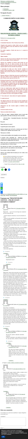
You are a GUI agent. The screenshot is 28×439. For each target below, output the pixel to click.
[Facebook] (14, 186)
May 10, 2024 (21, 164)
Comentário (3, 416)
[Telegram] (14, 190)
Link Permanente (13, 195)
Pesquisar (3, 3)
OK (3, 436)
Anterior (3, 15)
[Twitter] (14, 184)
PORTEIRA (6, 9)
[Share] (14, 192)
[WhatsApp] (14, 188)
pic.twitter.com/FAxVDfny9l (13, 161)
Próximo (8, 15)
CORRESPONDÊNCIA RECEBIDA (15, 194)
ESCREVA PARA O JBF (8, 10)
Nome (2, 427)
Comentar (5, 253)
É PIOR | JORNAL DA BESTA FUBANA (15, 362)
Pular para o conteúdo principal (7, 1)
